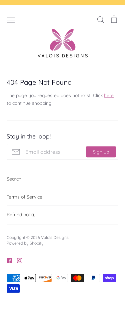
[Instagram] (17, 260)
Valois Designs (55, 237)
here (109, 95)
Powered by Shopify (25, 243)
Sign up (101, 152)
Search (14, 179)
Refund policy (21, 215)
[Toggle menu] (11, 19)
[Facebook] (7, 260)
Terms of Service (24, 197)
